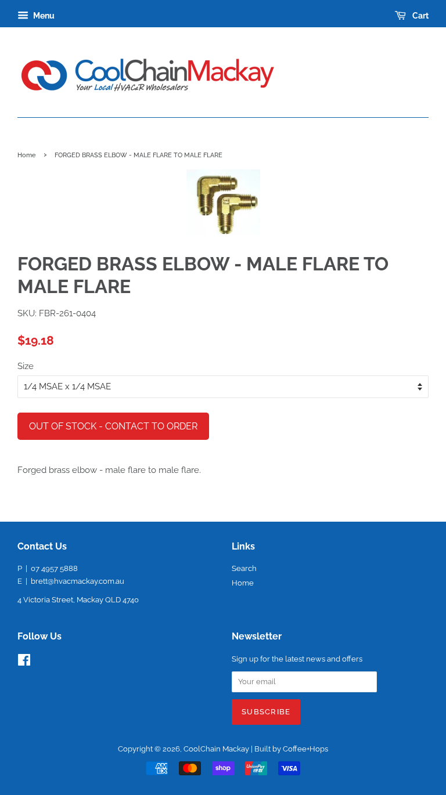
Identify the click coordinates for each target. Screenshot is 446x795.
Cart (420, 15)
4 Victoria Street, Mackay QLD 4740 (78, 599)
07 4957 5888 (54, 568)
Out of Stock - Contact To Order (113, 426)
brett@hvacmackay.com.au (77, 581)
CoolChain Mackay (216, 749)
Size (25, 366)
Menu (43, 15)
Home (26, 155)
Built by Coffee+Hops (291, 749)
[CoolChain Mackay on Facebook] (24, 662)
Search (244, 568)
